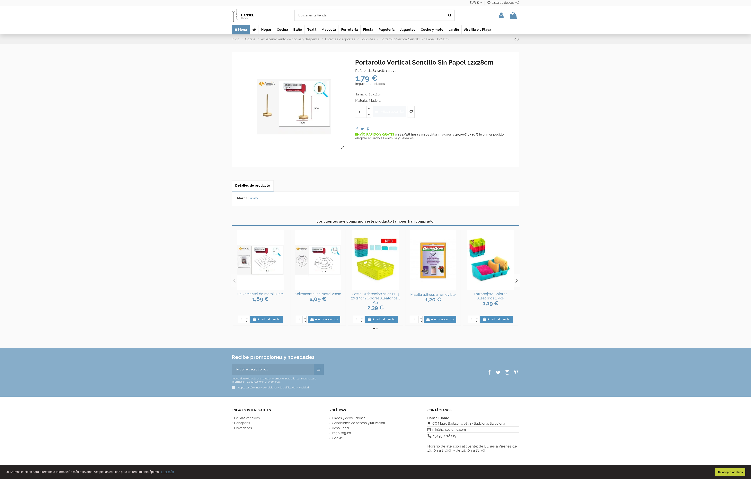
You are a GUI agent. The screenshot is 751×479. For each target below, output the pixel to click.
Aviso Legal (340, 428)
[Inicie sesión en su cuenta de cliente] (501, 15)
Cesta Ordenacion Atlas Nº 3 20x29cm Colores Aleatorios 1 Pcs (375, 298)
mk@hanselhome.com (449, 429)
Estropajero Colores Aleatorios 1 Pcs (490, 296)
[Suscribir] (319, 369)
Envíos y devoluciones (348, 418)
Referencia (363, 71)
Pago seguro (341, 433)
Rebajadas (242, 423)
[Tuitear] (362, 129)
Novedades (243, 428)
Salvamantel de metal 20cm (260, 294)
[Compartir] (357, 129)
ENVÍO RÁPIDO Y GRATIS (375, 134)
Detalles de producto (252, 185)
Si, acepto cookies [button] (730, 472)
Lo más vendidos (247, 418)
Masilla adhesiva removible (433, 294)
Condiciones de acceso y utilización (358, 423)
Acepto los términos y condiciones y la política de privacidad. (273, 387)
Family (253, 198)
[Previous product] (515, 39)
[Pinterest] (368, 129)
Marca (242, 198)
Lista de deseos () (505, 2)
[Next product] (518, 39)
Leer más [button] (167, 472)
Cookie (337, 438)
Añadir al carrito (392, 111)
